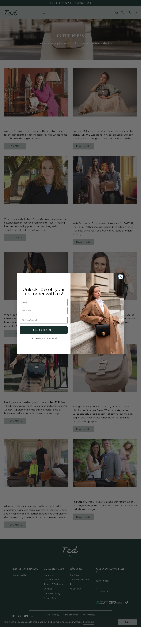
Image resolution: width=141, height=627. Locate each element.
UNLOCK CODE (43, 330)
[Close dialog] (120, 276)
